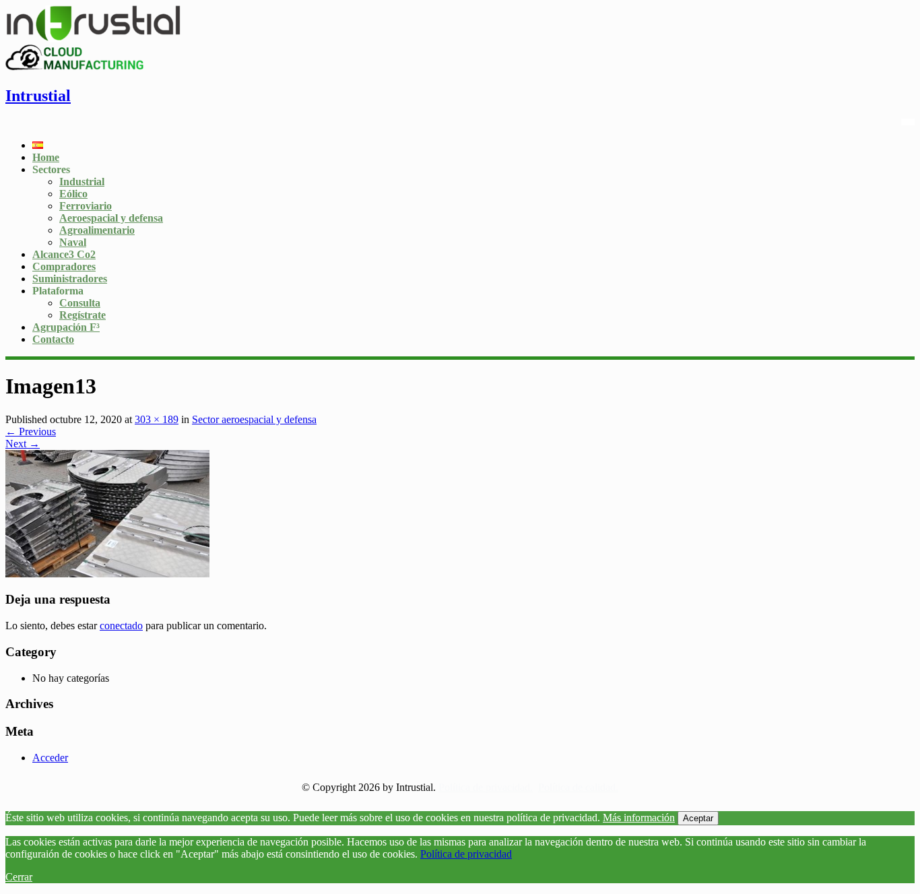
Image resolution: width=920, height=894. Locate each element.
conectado (121, 625)
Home (45, 157)
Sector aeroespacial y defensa (254, 419)
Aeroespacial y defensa (111, 218)
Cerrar (18, 877)
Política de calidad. (578, 787)
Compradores (64, 266)
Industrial (81, 181)
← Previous (30, 431)
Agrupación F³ (66, 327)
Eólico (73, 193)
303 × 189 (156, 419)
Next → (22, 443)
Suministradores (69, 278)
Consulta (79, 303)
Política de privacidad (466, 854)
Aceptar (698, 818)
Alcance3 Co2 (64, 254)
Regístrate (82, 315)
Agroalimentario (97, 230)
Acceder (50, 757)
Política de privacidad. (485, 787)
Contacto (53, 339)
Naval (72, 242)
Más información (639, 817)
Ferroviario (85, 206)
